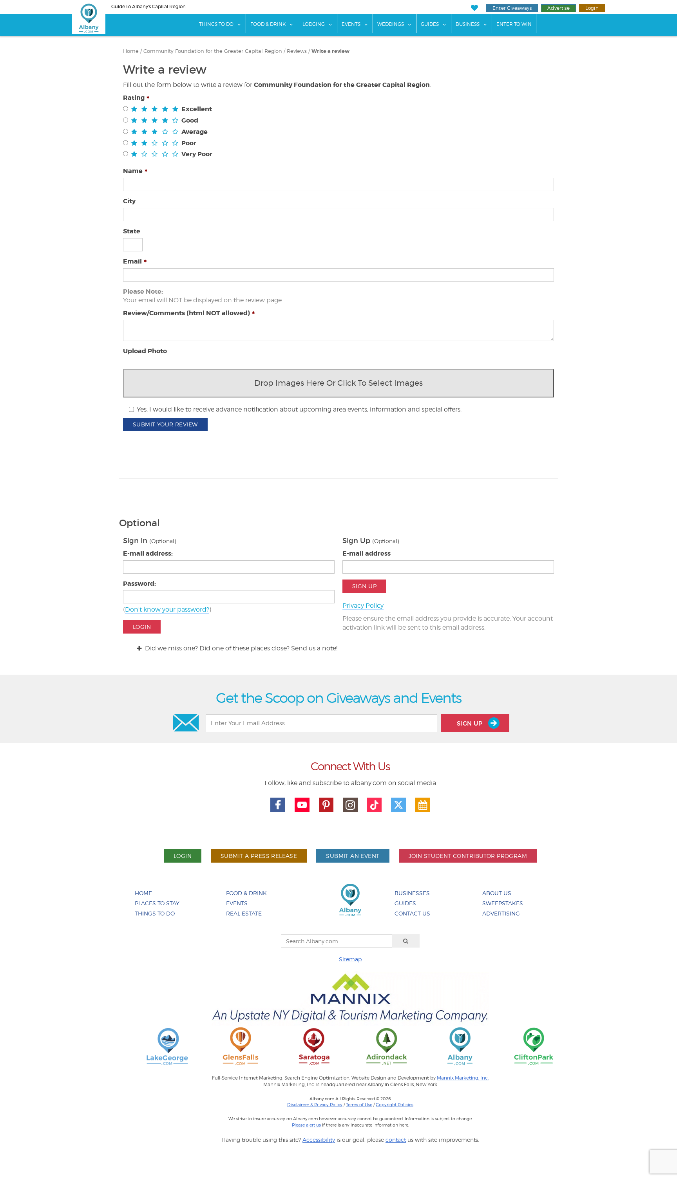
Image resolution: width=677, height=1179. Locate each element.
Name (133, 171)
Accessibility (318, 1139)
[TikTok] (374, 805)
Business (468, 24)
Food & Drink (268, 24)
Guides (430, 24)
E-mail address (366, 553)
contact (396, 1139)
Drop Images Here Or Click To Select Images (338, 383)
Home (131, 51)
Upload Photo (145, 351)
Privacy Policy (363, 605)
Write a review (330, 51)
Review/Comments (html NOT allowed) (186, 313)
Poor (188, 143)
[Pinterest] (326, 805)
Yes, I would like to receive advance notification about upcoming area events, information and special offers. (299, 409)
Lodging (313, 24)
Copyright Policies (394, 1104)
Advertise (558, 8)
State (131, 231)
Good (189, 120)
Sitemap (350, 959)
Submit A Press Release (259, 855)
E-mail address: (148, 553)
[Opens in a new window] (167, 1045)
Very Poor (196, 154)
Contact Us (412, 913)
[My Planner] (422, 805)
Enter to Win (514, 24)
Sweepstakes (502, 903)
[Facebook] (277, 805)
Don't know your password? (167, 609)
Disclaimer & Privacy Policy (314, 1104)
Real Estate (244, 913)
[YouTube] (302, 805)
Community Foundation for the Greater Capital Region (212, 51)
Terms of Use (359, 1104)
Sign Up (364, 586)
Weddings (390, 24)
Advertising (501, 913)
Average (194, 132)
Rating (134, 98)
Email (132, 261)
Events (351, 24)
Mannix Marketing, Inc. (463, 1078)
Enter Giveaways (512, 8)
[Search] (406, 941)
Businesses (412, 893)
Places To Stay (157, 903)
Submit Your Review (165, 424)
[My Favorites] (474, 8)
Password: (139, 584)
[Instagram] (350, 805)
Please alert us (306, 1125)
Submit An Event (352, 855)
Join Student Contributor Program (468, 855)
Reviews (297, 51)
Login (592, 8)
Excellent (196, 109)
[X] (398, 805)
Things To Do (216, 24)
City (129, 201)
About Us (496, 893)
